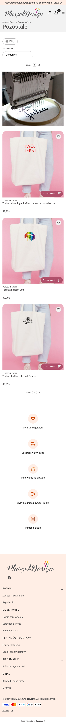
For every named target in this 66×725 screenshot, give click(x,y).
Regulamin (8, 602)
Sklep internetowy (32, 721)
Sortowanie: (8, 48)
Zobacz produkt (49, 193)
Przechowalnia (10, 630)
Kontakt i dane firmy (13, 681)
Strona (28, 65)
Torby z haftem (24, 22)
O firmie (6, 687)
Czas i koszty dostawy (14, 651)
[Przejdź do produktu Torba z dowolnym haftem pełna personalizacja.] (33, 164)
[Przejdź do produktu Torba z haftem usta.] (33, 251)
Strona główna (8, 22)
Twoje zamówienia (12, 617)
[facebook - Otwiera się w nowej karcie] (9, 578)
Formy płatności (11, 645)
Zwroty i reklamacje (13, 595)
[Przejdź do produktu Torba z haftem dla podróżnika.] (33, 337)
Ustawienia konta (11, 623)
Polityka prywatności (13, 666)
